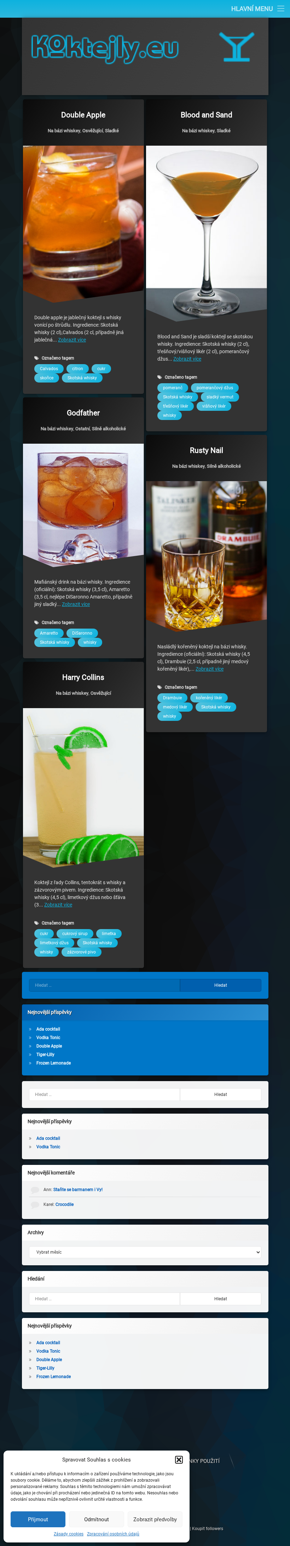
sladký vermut (220, 397)
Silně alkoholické (109, 428)
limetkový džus (54, 943)
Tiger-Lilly (45, 1054)
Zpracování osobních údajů (113, 1534)
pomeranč (172, 387)
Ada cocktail (48, 1029)
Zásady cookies (68, 1534)
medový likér (175, 707)
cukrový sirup (75, 934)
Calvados (49, 368)
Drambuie (172, 697)
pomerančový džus (215, 387)
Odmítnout (96, 1519)
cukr (101, 368)
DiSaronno (82, 633)
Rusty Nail (206, 450)
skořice (46, 377)
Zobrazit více (72, 340)
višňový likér (214, 406)
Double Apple (83, 115)
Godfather (83, 413)
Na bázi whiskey (64, 130)
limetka (109, 934)
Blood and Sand (206, 115)
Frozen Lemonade (53, 1063)
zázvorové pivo (81, 952)
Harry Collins (83, 677)
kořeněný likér (209, 697)
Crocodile (65, 1204)
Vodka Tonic (48, 1037)
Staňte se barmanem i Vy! (78, 1189)
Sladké (112, 130)
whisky (169, 415)
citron (77, 368)
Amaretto (49, 633)
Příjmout (38, 1519)
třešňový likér (175, 406)
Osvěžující (92, 130)
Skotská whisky (82, 377)
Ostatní (82, 428)
